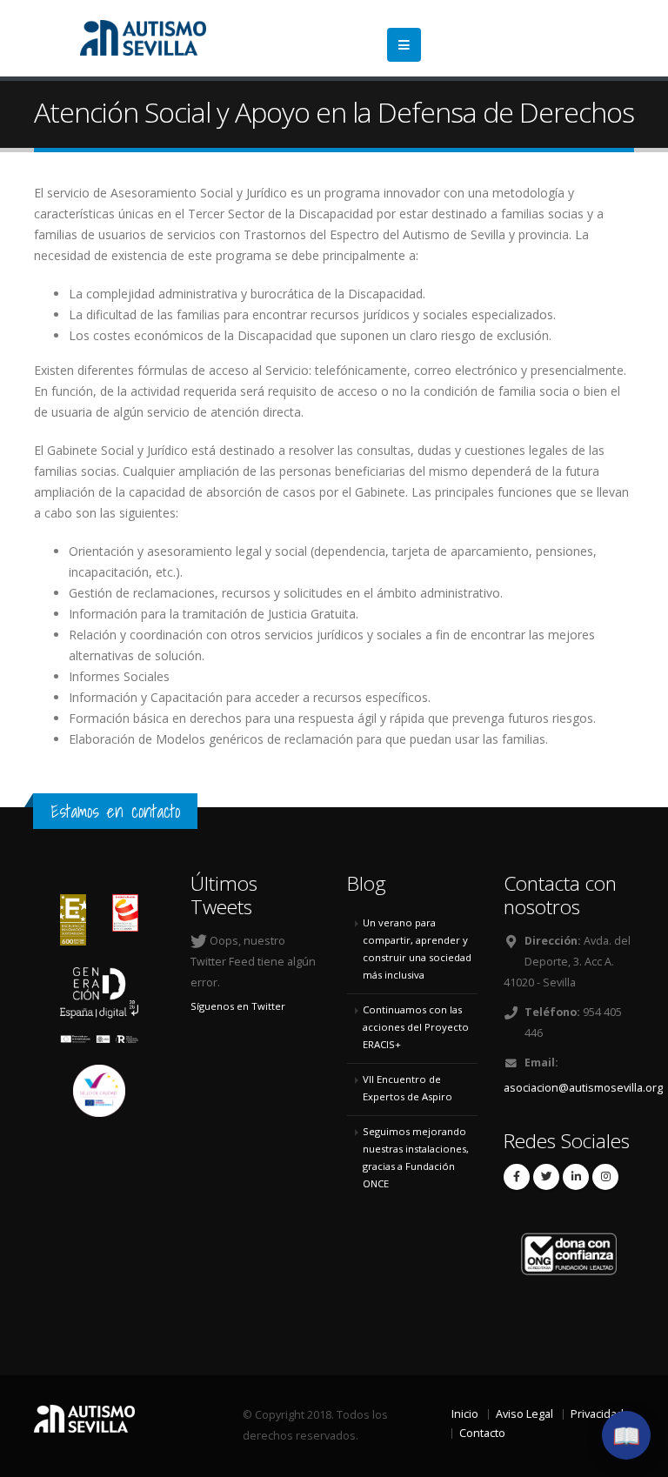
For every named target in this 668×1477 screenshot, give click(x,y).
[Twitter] (546, 1177)
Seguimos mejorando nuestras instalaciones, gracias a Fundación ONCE (416, 1157)
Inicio (464, 1414)
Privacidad (597, 1414)
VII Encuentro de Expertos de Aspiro (407, 1088)
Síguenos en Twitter (237, 1006)
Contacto (482, 1433)
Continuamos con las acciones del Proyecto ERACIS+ (416, 1027)
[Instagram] (605, 1177)
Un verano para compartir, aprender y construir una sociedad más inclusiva (417, 948)
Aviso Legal (524, 1414)
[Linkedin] (576, 1177)
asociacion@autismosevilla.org (583, 1087)
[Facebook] (517, 1177)
